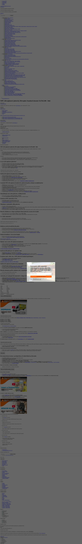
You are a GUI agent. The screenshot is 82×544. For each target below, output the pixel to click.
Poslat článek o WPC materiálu (41, 276)
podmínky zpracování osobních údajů (35, 279)
